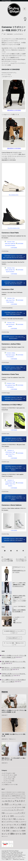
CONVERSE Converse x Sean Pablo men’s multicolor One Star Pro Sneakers (13, 256)
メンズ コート (18, 807)
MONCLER (16, 796)
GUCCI (14, 792)
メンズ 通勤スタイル (15, 834)
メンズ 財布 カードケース (8, 784)
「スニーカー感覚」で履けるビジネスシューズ (14, 643)
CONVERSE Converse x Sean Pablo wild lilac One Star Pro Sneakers (13, 283)
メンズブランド (11, 822)
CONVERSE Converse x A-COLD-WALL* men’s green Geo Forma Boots (13, 439)
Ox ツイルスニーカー (13, 194)
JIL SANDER (19, 792)
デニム (17, 804)
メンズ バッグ (5, 782)
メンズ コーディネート (18, 34)
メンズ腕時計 (14, 831)
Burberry (4, 792)
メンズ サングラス (7, 810)
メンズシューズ (7, 780)
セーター (17, 572)
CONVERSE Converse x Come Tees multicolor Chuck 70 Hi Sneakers (13, 398)
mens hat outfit (10, 794)
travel (9, 798)
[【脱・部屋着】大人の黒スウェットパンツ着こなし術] (14, 725)
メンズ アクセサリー (7, 773)
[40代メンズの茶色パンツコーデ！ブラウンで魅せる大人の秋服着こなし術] (14, 701)
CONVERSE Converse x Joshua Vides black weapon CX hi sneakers (13, 368)
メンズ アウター (7, 779)
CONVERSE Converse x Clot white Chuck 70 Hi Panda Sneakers (13, 313)
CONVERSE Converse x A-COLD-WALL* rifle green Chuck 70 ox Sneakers (13, 468)
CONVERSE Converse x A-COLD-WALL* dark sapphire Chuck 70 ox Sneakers (13, 498)
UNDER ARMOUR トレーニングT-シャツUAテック (14, 632)
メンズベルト (10, 825)
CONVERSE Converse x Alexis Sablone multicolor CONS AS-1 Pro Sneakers (13, 539)
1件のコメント (12, 739)
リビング (15, 618)
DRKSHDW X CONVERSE (14, 110)
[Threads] (11, 551)
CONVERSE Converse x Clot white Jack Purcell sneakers (13, 337)
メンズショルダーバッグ (11, 813)
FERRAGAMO (9, 792)
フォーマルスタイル (7, 807)
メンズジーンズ (17, 816)
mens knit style (18, 794)
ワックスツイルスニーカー (14, 228)
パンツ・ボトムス (8, 777)
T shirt (13, 798)
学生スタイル (5, 836)
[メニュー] (24, 8)
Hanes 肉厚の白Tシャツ (15, 638)
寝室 (14, 620)
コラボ (10, 804)
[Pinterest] (17, 551)
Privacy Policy (8, 0)
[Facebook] (23, 551)
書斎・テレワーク (17, 622)
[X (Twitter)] (5, 551)
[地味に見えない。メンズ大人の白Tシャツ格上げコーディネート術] (14, 749)
